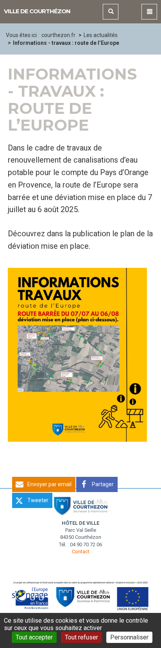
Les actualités (101, 35)
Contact (80, 551)
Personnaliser (129, 637)
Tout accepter (34, 637)
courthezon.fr (58, 35)
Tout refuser (81, 637)
